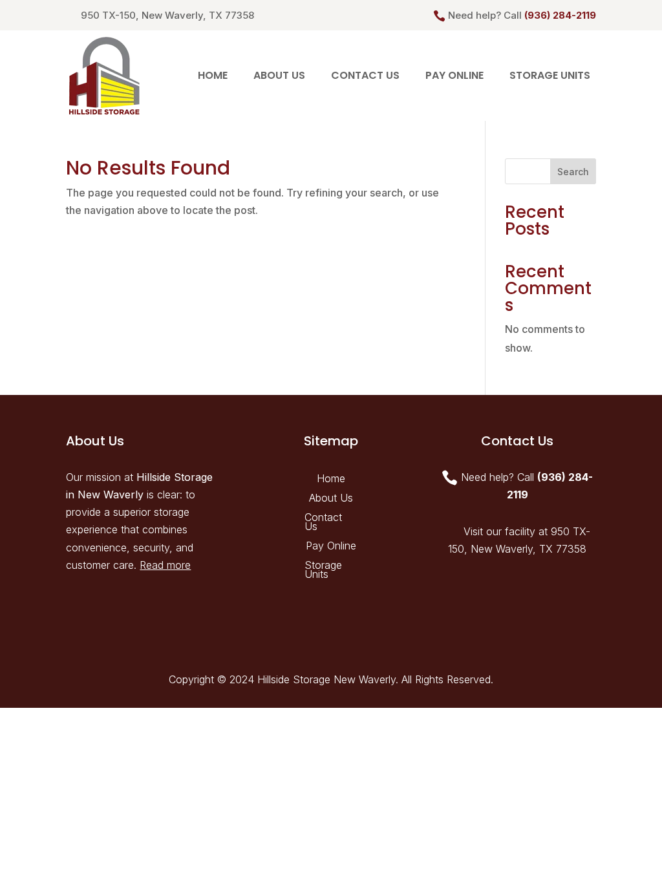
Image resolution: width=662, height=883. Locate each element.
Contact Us (365, 75)
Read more (165, 565)
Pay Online (454, 75)
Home (213, 75)
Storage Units (549, 75)
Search (573, 171)
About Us (279, 75)
